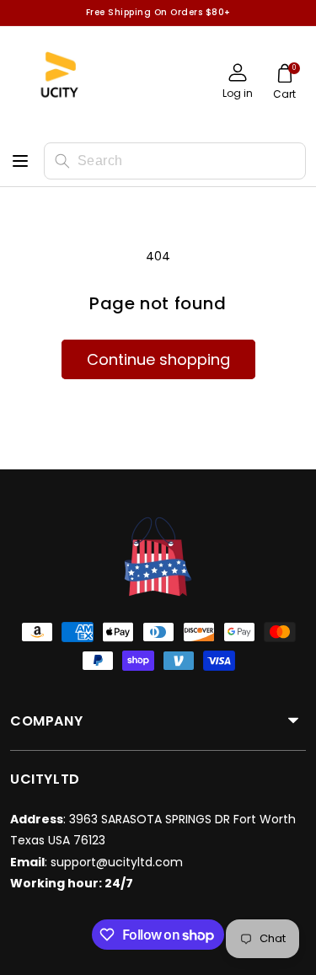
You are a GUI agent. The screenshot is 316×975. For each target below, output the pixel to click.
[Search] (62, 161)
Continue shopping (158, 359)
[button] (284, 84)
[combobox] (175, 161)
